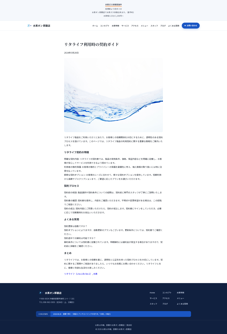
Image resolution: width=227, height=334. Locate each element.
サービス (125, 25)
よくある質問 (173, 25)
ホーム (95, 25)
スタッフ (154, 25)
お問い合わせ (191, 25)
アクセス (134, 25)
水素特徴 (115, 25)
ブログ (163, 25)
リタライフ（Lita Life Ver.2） (78, 273)
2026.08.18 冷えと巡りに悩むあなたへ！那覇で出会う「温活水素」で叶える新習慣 (85, 314)
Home (152, 292)
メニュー (144, 25)
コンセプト (104, 25)
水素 (95, 273)
